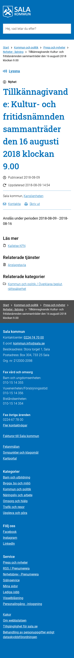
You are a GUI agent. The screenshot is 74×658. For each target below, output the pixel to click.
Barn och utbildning (16, 477)
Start (6, 47)
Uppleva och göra (15, 513)
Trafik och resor (13, 507)
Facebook (10, 532)
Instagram (10, 538)
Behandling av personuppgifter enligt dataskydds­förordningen (28, 634)
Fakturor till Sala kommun (21, 436)
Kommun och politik (26, 47)
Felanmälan (11, 447)
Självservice (11, 580)
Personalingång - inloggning (22, 604)
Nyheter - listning (13, 51)
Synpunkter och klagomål (20, 452)
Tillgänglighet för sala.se (20, 626)
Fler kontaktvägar (15, 425)
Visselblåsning (13, 598)
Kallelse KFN (16, 246)
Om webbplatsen (14, 620)
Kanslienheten (33, 196)
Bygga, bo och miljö (16, 483)
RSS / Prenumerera (16, 568)
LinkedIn (9, 543)
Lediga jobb (11, 592)
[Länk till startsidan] (17, 12)
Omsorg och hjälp (15, 501)
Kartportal (10, 458)
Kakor (7, 614)
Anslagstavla (17, 265)
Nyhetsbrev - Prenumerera (21, 574)
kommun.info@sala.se (29, 343)
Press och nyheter (54, 47)
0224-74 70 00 (34, 337)
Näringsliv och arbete (17, 495)
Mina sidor (10, 586)
